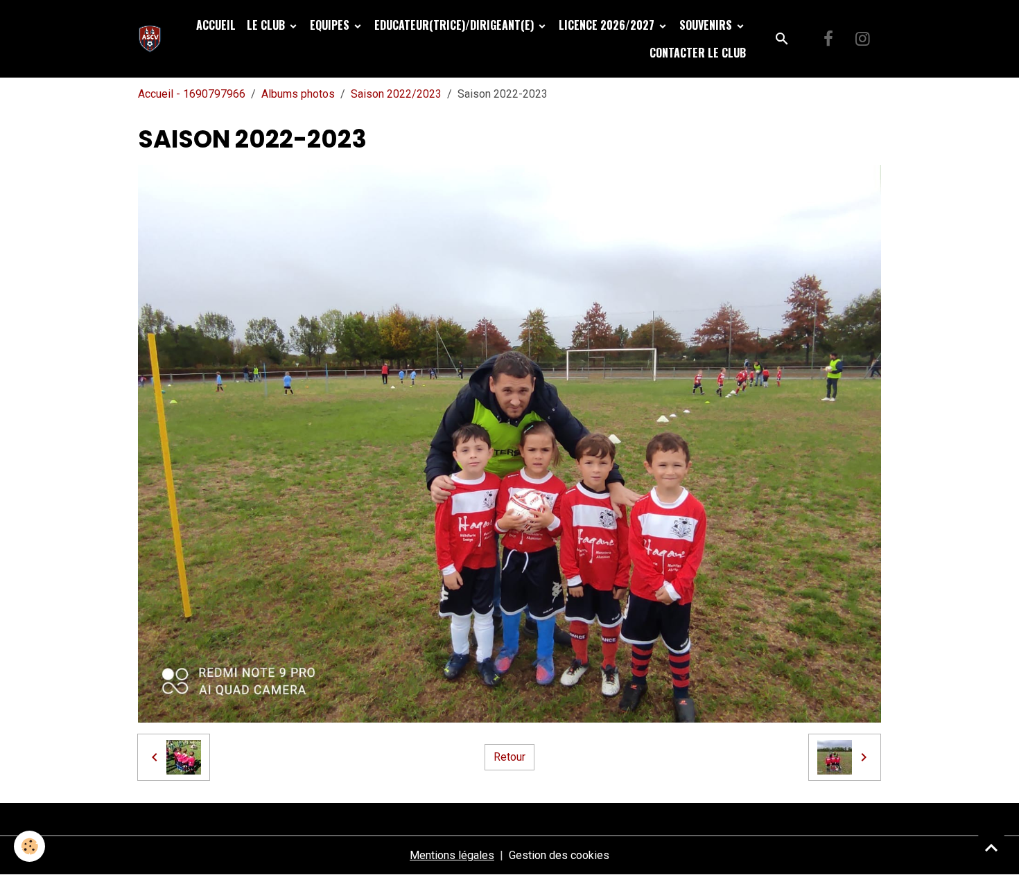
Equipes (331, 25)
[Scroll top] (991, 847)
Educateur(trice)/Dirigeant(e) (455, 25)
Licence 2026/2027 (608, 25)
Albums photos (298, 93)
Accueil (216, 25)
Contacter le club (698, 52)
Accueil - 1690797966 (191, 93)
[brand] (153, 39)
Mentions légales (452, 855)
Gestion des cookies (559, 855)
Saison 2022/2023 (396, 93)
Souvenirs (707, 25)
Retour (509, 756)
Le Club (267, 25)
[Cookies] (29, 846)
